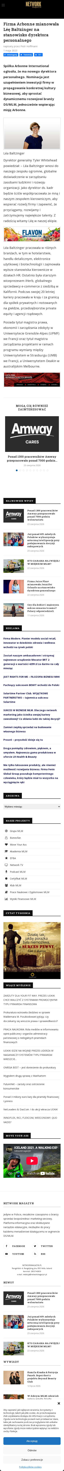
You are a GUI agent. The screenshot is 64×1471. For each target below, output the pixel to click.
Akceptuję (32, 1441)
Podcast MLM (17, 871)
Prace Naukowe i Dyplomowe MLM (29, 892)
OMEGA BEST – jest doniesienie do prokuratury (29, 1067)
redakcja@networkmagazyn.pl (35, 1274)
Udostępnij (11, 55)
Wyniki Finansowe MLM (22, 899)
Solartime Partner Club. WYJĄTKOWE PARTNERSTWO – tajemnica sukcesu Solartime (25, 697)
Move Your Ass (18, 844)
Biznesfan (15, 837)
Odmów (32, 1450)
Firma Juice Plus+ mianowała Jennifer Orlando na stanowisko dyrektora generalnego (41, 586)
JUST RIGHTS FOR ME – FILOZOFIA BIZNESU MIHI (31, 676)
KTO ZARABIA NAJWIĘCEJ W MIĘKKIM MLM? (43, 562)
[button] (59, 1403)
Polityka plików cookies (30, 1467)
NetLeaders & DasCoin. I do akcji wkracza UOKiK (30, 1109)
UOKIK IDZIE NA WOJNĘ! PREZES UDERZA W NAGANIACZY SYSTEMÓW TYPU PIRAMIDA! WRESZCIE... (28, 1055)
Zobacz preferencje (32, 1459)
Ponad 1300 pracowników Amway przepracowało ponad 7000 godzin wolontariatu (42, 515)
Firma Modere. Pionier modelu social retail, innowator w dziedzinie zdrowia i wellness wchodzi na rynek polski (29, 643)
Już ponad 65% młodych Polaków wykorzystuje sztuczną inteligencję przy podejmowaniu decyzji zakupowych (43, 540)
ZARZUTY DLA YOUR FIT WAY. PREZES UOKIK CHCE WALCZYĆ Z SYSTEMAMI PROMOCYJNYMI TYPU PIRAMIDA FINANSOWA (30, 1000)
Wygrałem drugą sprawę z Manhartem (24, 1075)
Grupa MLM (16, 831)
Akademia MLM (18, 851)
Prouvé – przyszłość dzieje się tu (23, 739)
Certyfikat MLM (18, 878)
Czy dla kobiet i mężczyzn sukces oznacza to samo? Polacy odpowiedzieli (43, 607)
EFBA (12, 858)
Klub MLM (15, 885)
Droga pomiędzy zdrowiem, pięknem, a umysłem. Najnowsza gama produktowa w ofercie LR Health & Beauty (29, 752)
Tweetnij (27, 55)
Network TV (16, 865)
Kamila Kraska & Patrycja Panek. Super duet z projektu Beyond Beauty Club (42, 1377)
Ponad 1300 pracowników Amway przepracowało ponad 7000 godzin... (32, 458)
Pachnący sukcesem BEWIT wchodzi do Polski (31, 685)
